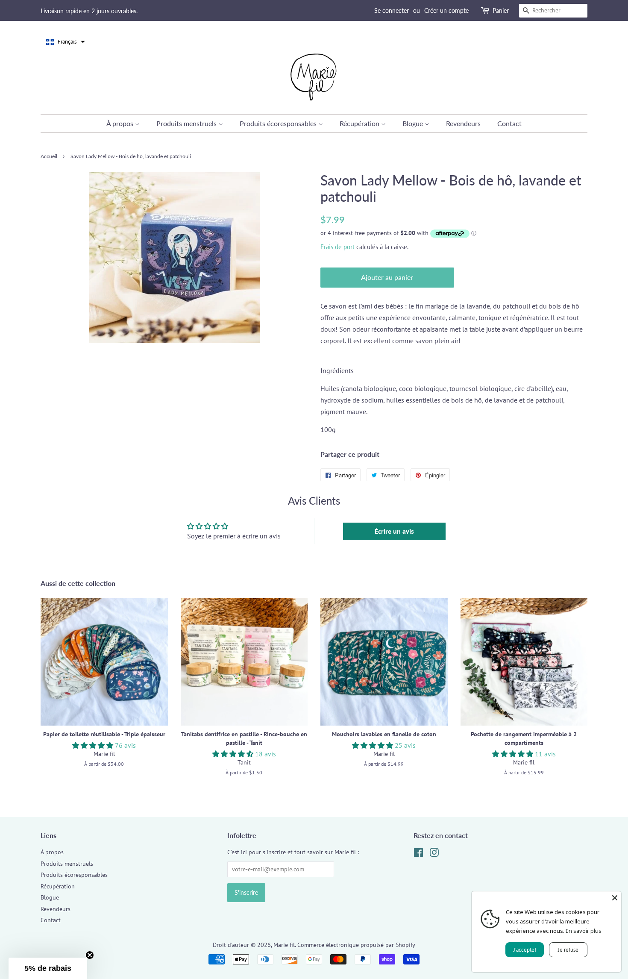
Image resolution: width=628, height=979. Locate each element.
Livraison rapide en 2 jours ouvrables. (89, 11)
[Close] (614, 898)
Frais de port (337, 247)
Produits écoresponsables (279, 123)
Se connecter (391, 10)
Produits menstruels (187, 123)
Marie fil (284, 945)
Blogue (413, 123)
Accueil (49, 156)
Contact (509, 123)
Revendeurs (463, 123)
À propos (120, 123)
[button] (65, 42)
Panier (501, 10)
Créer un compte (446, 10)
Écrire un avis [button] (394, 531)
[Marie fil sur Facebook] (418, 854)
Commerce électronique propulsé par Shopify (356, 945)
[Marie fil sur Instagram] (434, 854)
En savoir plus (584, 931)
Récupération (360, 123)
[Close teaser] (89, 955)
